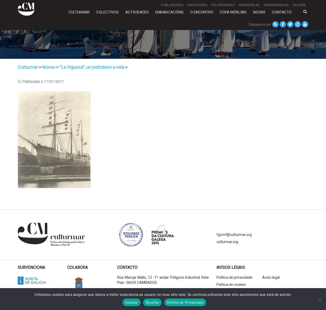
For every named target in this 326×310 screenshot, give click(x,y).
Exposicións (197, 5)
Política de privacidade (234, 277)
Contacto (282, 12)
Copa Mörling (233, 12)
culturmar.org (227, 242)
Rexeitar (152, 302)
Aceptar (131, 302)
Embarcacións (169, 12)
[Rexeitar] (319, 299)
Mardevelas (249, 5)
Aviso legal (271, 277)
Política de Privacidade (185, 302)
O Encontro (201, 12)
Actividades (137, 12)
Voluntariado (223, 5)
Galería (299, 5)
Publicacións (172, 5)
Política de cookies (231, 285)
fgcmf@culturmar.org (234, 235)
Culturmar (79, 12)
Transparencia (276, 5)
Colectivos (107, 12)
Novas (259, 12)
